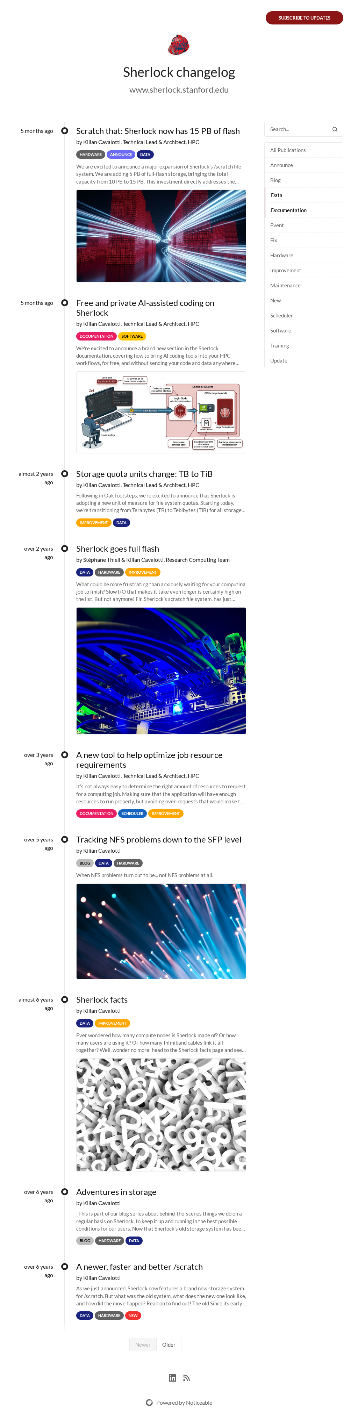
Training (279, 345)
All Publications (288, 150)
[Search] (335, 129)
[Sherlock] (179, 46)
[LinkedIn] (176, 1377)
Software (280, 330)
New (275, 300)
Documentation (289, 210)
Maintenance (285, 285)
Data (276, 195)
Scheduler (281, 315)
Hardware (281, 255)
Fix (273, 240)
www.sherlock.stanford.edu (179, 89)
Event (277, 225)
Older (169, 1344)
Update (278, 360)
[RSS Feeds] (186, 1377)
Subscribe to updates (304, 18)
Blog (275, 180)
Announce (281, 165)
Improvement (285, 270)
